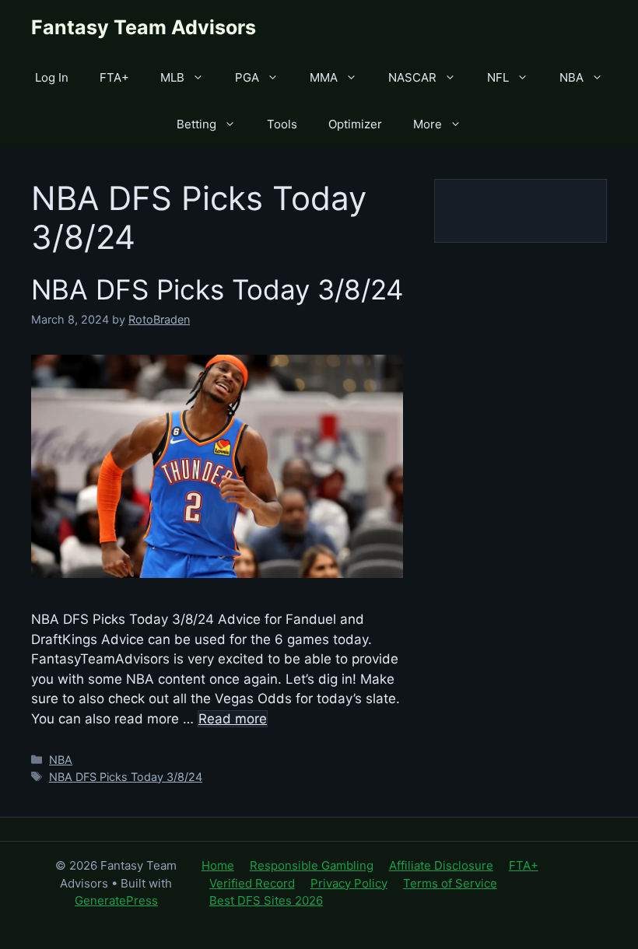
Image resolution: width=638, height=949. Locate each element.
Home (218, 865)
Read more (232, 719)
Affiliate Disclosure (441, 865)
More (427, 124)
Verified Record (252, 883)
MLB (172, 77)
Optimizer (355, 124)
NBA (571, 77)
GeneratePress (116, 900)
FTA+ (114, 77)
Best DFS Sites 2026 (266, 900)
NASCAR (412, 77)
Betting (196, 124)
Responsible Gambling (311, 865)
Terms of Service (450, 883)
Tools (282, 124)
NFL (498, 77)
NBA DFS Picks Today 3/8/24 (217, 289)
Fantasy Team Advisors (143, 27)
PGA (247, 77)
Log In (51, 77)
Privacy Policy (348, 883)
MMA (324, 77)
